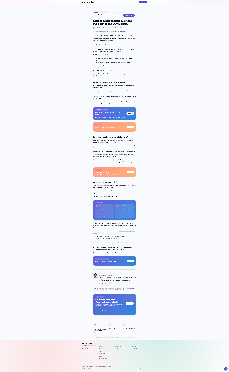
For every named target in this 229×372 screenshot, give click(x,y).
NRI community (118, 346)
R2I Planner (101, 344)
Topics (97, 2)
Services (100, 349)
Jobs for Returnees (102, 348)
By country (103, 2)
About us (117, 344)
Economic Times (117, 51)
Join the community (120, 285)
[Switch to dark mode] (137, 2)
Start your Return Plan (128, 15)
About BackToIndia (102, 285)
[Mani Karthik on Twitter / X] (102, 283)
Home (94, 5)
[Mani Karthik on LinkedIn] (105, 283)
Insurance (100, 346)
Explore (130, 260)
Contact (113, 285)
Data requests (135, 349)
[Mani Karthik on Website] (100, 283)
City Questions (101, 359)
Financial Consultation (103, 358)
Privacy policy (134, 346)
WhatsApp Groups (102, 353)
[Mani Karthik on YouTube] (110, 283)
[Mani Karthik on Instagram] (108, 283)
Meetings (100, 356)
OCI (134, 49)
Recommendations (102, 354)
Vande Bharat (122, 62)
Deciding (129, 27)
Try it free (129, 126)
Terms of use (134, 348)
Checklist (100, 351)
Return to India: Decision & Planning (103, 5)
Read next (129, 113)
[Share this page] (226, 369)
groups (97, 44)
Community (109, 2)
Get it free (129, 303)
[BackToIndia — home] (88, 2)
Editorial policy (123, 31)
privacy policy (105, 366)
